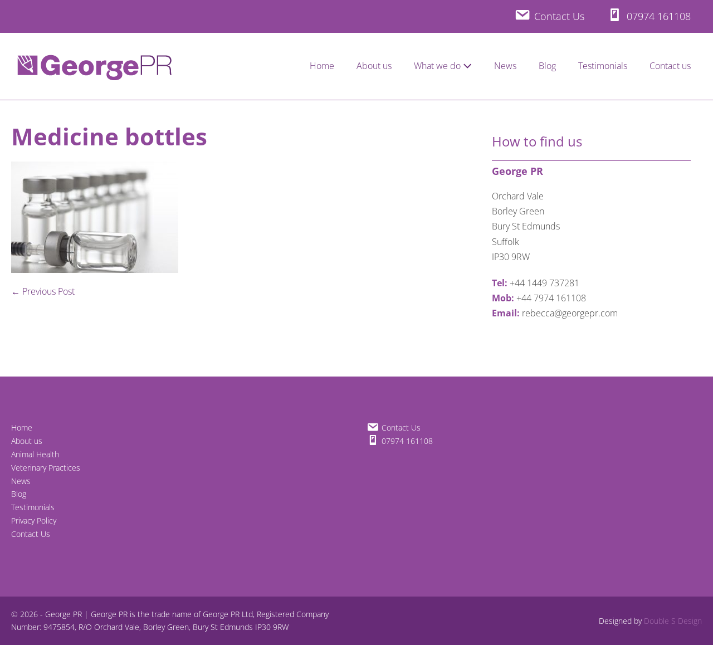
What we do (438, 66)
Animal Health (35, 454)
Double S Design (673, 620)
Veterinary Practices (45, 467)
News (505, 66)
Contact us (670, 66)
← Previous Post (43, 291)
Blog (547, 66)
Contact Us (30, 534)
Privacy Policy (33, 520)
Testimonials (602, 66)
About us (374, 66)
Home (322, 66)
